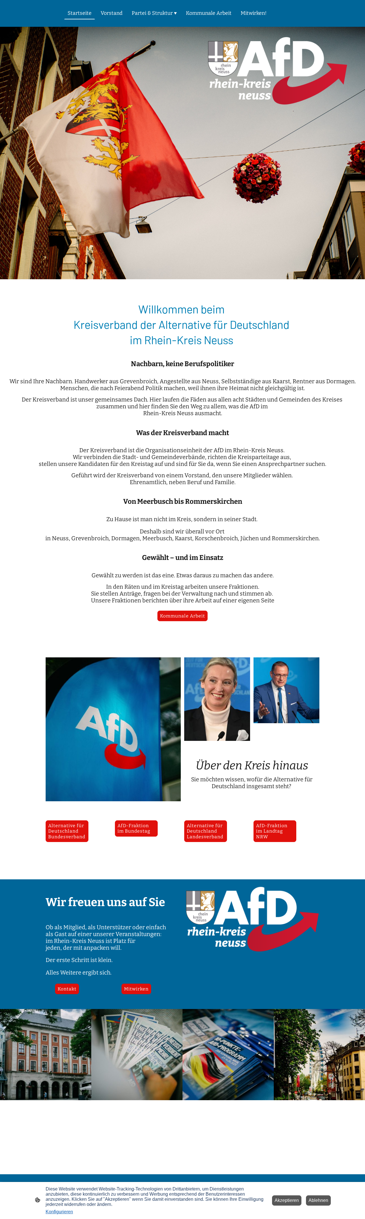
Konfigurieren (59, 1211)
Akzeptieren (287, 1200)
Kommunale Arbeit (182, 616)
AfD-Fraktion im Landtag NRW (271, 831)
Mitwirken (136, 989)
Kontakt (67, 989)
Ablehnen (318, 1200)
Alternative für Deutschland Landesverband (205, 831)
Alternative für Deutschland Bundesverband (66, 831)
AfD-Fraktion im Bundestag (133, 828)
